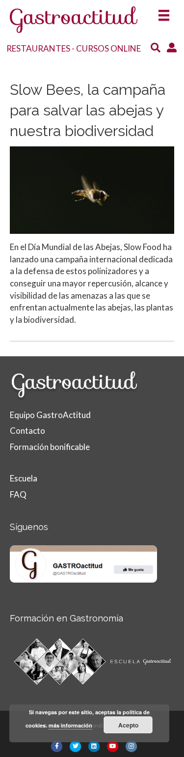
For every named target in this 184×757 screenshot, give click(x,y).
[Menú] (164, 12)
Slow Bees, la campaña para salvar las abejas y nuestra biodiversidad (87, 110)
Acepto (128, 725)
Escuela (23, 478)
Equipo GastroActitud (50, 415)
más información (70, 725)
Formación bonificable (50, 447)
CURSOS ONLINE (108, 48)
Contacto (27, 430)
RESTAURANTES (38, 48)
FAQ (18, 494)
